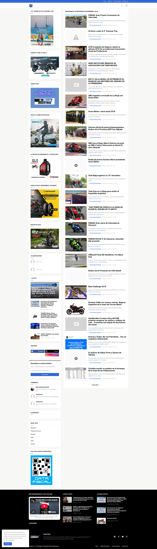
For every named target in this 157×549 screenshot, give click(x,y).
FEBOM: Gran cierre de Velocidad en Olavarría (103, 224)
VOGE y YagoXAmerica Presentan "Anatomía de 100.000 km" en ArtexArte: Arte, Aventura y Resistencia (82, 508)
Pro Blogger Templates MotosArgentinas (47, 546)
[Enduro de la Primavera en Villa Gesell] (76, 276)
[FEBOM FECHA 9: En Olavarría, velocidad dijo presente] (76, 245)
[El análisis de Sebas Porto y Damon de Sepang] (76, 358)
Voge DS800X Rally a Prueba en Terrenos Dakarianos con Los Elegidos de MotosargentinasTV (82, 518)
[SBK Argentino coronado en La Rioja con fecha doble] (76, 101)
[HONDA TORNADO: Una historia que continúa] (35, 336)
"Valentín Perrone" (36, 431)
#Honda (33, 434)
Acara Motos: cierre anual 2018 (101, 111)
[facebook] (114, 536)
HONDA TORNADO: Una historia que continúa (50, 334)
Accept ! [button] (7, 544)
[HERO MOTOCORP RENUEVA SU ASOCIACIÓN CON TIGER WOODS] (76, 69)
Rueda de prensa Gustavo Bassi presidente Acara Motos (106, 161)
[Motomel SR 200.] (101, 521)
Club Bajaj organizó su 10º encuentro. (104, 175)
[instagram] (126, 536)
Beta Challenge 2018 (97, 287)
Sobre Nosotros (105, 546)
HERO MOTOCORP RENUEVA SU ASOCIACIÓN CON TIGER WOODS (102, 64)
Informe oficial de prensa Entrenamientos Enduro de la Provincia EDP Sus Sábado (106, 128)
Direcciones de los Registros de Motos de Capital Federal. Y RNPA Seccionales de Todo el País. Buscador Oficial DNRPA (116, 499)
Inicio (104, 1)
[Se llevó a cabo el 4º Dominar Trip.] (76, 37)
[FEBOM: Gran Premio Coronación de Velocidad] (76, 21)
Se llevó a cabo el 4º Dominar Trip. (103, 31)
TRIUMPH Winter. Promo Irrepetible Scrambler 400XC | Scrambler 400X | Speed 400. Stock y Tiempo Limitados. (49, 315)
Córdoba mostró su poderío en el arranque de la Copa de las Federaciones (106, 370)
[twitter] (118, 536)
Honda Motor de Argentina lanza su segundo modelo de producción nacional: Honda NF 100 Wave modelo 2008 (50, 326)
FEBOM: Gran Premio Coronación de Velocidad (103, 16)
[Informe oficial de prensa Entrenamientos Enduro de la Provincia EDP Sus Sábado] (76, 133)
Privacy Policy (117, 1)
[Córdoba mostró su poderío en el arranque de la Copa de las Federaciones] (76, 374)
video (32, 440)
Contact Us (125, 1)
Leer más (11, 540)
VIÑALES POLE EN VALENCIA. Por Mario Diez (105, 256)
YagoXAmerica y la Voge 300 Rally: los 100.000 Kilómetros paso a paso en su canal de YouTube (83, 499)
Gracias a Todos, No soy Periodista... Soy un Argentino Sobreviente (107, 338)
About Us (110, 1)
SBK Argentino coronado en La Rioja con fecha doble (105, 97)
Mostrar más (39, 261)
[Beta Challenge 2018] (76, 292)
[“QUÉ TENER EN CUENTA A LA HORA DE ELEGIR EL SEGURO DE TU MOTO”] (76, 213)
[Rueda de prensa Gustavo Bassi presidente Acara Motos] (76, 165)
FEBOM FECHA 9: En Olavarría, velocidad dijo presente (106, 240)
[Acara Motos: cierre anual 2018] (76, 117)
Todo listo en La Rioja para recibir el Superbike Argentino (103, 192)
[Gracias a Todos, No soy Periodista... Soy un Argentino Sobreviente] (76, 342)
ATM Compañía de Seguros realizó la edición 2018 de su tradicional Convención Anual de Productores (106, 49)
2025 (32, 437)
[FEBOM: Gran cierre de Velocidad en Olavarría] (76, 229)
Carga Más (95, 385)
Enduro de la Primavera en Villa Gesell (104, 271)
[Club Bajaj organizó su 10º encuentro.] (76, 181)
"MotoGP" (33, 428)
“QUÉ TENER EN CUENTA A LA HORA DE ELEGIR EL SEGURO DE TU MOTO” (105, 208)
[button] (122, 5)
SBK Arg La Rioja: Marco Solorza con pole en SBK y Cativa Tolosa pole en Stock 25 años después (106, 145)
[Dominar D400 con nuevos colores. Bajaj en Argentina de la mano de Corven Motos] (76, 308)
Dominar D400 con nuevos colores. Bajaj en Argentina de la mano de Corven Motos (107, 303)
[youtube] (122, 536)
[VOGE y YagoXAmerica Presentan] (67, 509)
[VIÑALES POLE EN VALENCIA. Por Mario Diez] (76, 260)
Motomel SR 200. (112, 518)
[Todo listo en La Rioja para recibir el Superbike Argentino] (76, 197)
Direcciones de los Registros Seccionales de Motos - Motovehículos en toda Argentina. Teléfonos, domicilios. (49, 304)
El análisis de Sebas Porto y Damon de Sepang (104, 354)
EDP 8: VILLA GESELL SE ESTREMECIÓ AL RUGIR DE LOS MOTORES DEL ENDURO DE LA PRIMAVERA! (106, 81)
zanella (33, 444)
